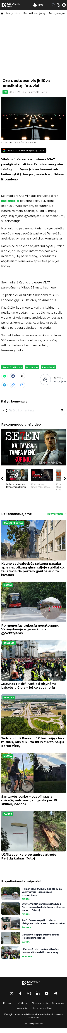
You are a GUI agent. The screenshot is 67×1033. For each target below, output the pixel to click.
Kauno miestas (13, 523)
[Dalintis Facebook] (13, 376)
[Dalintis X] (22, 376)
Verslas (8, 697)
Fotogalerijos (57, 13)
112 (5, 92)
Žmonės (26, 927)
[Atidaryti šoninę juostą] (2, 13)
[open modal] (64, 5)
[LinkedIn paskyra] (38, 993)
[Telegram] (4, 385)
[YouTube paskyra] (46, 993)
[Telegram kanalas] (55, 993)
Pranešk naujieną (34, 13)
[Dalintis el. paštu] (22, 385)
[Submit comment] (61, 410)
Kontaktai (8, 1003)
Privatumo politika (42, 1008)
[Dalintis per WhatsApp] (4, 376)
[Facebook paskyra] (20, 993)
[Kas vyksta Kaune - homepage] (13, 5)
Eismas (7, 585)
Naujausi (36, 1003)
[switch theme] (58, 5)
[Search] (53, 5)
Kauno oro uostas (12, 367)
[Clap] (45, 379)
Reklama (23, 1003)
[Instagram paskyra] (29, 993)
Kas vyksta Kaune (37, 92)
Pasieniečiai (48, 367)
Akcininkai (22, 1008)
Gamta (7, 814)
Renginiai (9, 643)
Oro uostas (32, 367)
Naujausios (13, 13)
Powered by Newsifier (33, 1023)
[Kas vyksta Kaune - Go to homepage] (33, 982)
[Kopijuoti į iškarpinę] (13, 385)
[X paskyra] (12, 993)
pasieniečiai (10, 201)
